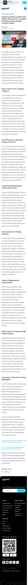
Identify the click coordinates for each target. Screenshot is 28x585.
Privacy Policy (5, 571)
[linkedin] (6, 472)
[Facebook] (17, 562)
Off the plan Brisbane (18, 510)
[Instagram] (10, 562)
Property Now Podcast (8, 14)
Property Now (6, 526)
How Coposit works (7, 505)
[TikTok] (14, 562)
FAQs (3, 514)
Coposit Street (6, 530)
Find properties (6, 503)
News (3, 521)
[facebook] (2, 472)
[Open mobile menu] (25, 8)
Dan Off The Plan (6, 528)
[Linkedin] (3, 562)
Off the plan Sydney (20, 503)
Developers (5, 510)
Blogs (3, 523)
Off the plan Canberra (18, 506)
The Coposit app (6, 508)
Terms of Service (15, 571)
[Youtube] (7, 562)
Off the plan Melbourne (18, 514)
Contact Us (5, 512)
